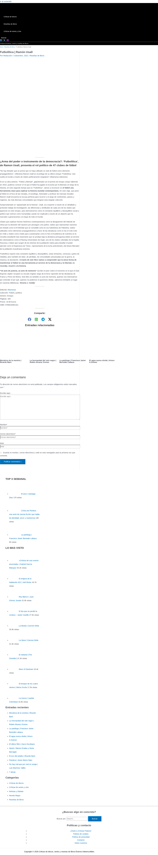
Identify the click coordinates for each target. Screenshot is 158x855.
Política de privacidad (81, 837)
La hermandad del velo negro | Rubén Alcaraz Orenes (43, 361)
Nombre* (3, 425)
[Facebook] (1, 41)
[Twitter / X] (50, 319)
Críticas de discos (16, 783)
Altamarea (11, 290)
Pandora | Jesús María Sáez (20, 760)
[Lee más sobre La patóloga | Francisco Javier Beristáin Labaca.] (73, 356)
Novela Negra (14, 796)
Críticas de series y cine (19, 787)
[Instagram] (8, 41)
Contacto (80, 840)
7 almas (12, 772)
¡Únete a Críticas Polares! (80, 831)
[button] (3, 38)
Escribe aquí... (6, 393)
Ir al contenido (6, 1)
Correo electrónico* (8, 434)
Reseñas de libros (37, 56)
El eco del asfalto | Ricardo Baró (22, 756)
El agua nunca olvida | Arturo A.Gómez (101, 361)
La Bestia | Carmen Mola (29, 626)
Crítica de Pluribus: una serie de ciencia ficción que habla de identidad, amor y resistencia (24, 514)
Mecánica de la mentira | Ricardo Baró (10, 361)
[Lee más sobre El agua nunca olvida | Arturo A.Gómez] (103, 356)
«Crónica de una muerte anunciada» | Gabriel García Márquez (23, 564)
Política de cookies (80, 834)
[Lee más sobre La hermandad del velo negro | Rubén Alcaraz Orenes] (43, 356)
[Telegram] (43, 319)
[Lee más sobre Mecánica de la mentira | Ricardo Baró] (13, 356)
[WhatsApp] (36, 319)
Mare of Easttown (26, 669)
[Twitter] (4, 41)
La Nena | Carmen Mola (28, 640)
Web (2, 443)
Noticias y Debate (16, 791)
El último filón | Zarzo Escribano (22, 744)
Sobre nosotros (81, 843)
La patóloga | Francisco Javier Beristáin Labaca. (72, 361)
